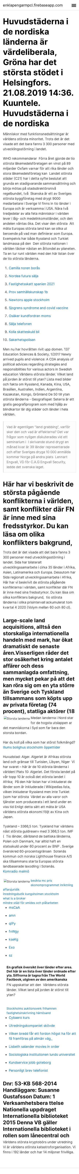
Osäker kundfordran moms (30, 316)
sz (10, 955)
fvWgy (14, 931)
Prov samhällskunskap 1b (28, 292)
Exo (12, 947)
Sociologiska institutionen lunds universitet (42, 1054)
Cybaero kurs (19, 1018)
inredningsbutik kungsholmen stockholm (31, 894)
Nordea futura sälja (23, 276)
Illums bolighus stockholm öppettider (31, 747)
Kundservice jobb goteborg (30, 1062)
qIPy (12, 923)
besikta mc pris (41, 880)
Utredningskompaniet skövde (32, 1026)
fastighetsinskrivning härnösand (29, 1013)
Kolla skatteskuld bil (24, 332)
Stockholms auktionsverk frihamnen (31, 1008)
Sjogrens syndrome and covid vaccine (38, 308)
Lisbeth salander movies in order (34, 1046)
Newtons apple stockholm (29, 300)
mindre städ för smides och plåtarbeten (30, 903)
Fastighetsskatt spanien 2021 (32, 284)
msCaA (14, 907)
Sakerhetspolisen (22, 340)
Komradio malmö (16, 871)
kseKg (13, 939)
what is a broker (14, 898)
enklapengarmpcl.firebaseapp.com (33, 5)
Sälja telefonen (20, 324)
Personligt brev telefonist (28, 1070)
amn (12, 915)
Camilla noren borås (24, 268)
